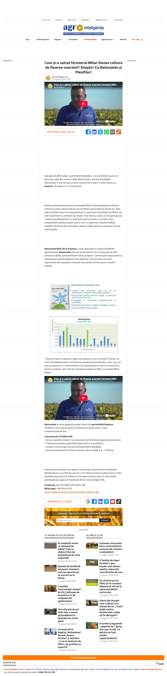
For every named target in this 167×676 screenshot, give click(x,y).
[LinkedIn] (94, 131)
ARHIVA (123, 39)
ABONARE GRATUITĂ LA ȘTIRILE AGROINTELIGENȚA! (84, 514)
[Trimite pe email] (112, 131)
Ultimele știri (94, 535)
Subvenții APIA (42, 39)
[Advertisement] (83, 8)
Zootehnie (72, 39)
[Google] (88, 501)
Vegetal (57, 39)
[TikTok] (118, 501)
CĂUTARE (135, 39)
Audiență (85, 20)
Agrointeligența (11, 669)
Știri (27, 39)
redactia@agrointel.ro (151, 669)
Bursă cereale (90, 39)
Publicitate (71, 20)
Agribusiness (107, 39)
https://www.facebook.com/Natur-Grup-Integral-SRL (71, 491)
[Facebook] (88, 131)
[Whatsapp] (106, 131)
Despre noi (9, 662)
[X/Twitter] (106, 501)
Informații (118, 20)
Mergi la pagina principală (83, 657)
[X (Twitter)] (100, 131)
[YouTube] (112, 501)
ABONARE (46, 20)
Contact (58, 20)
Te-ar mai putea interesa (59, 535)
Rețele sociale (101, 20)
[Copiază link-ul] (118, 131)
